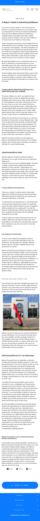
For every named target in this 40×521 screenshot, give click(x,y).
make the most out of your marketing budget (16, 163)
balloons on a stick (20, 128)
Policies (19, 505)
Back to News (21, 485)
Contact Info (19, 510)
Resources (19, 500)
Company (19, 495)
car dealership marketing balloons (12, 428)
